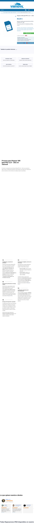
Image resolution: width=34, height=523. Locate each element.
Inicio (4, 12)
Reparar (7, 12)
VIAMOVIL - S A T (7, 499)
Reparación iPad (9, 295)
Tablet (9, 12)
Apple (11, 12)
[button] (15, 16)
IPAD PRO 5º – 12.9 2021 (16, 12)
